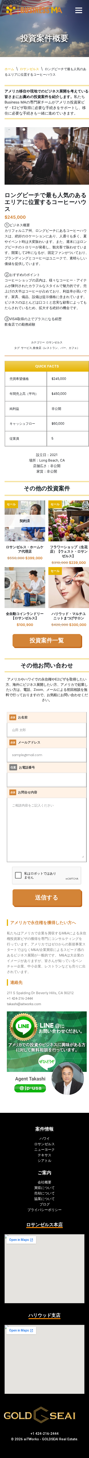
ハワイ (44, 1138)
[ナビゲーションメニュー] (79, 10)
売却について (44, 1193)
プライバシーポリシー (44, 1210)
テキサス (44, 1155)
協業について (44, 1199)
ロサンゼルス (29, 69)
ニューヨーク (44, 1149)
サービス (26, 348)
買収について (44, 1187)
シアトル (44, 1160)
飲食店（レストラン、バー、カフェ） (56, 348)
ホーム (9, 69)
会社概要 (44, 1182)
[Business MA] (34, 10)
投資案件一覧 (47, 640)
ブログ (44, 1204)
